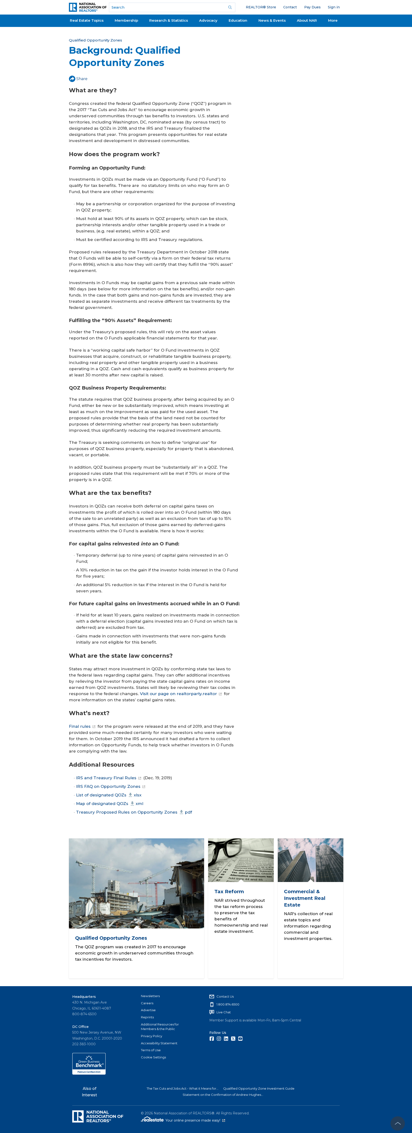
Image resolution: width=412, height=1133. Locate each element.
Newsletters (150, 996)
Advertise (148, 1010)
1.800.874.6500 (227, 1004)
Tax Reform (229, 891)
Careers (147, 1003)
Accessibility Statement (159, 1043)
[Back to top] (398, 1123)
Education (238, 20)
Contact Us (225, 996)
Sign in (334, 7)
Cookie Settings (153, 1057)
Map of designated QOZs (109, 803)
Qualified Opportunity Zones (95, 40)
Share (82, 79)
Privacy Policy (151, 1036)
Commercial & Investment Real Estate (304, 898)
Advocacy (208, 20)
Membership (126, 20)
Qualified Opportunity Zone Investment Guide (258, 1088)
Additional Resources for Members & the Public (160, 1026)
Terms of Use (151, 1050)
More (333, 20)
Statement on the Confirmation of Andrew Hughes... (223, 1095)
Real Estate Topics (86, 20)
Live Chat (223, 1012)
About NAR (307, 20)
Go (230, 7)
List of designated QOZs (108, 795)
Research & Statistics (168, 20)
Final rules (80, 726)
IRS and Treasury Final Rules (106, 777)
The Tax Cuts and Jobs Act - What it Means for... (182, 1088)
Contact (290, 7)
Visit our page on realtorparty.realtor (178, 693)
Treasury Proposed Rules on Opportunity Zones (134, 812)
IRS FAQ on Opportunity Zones (108, 786)
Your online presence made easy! (195, 1120)
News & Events (272, 20)
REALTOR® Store (261, 7)
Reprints (147, 1017)
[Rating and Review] (89, 1073)
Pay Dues (312, 7)
